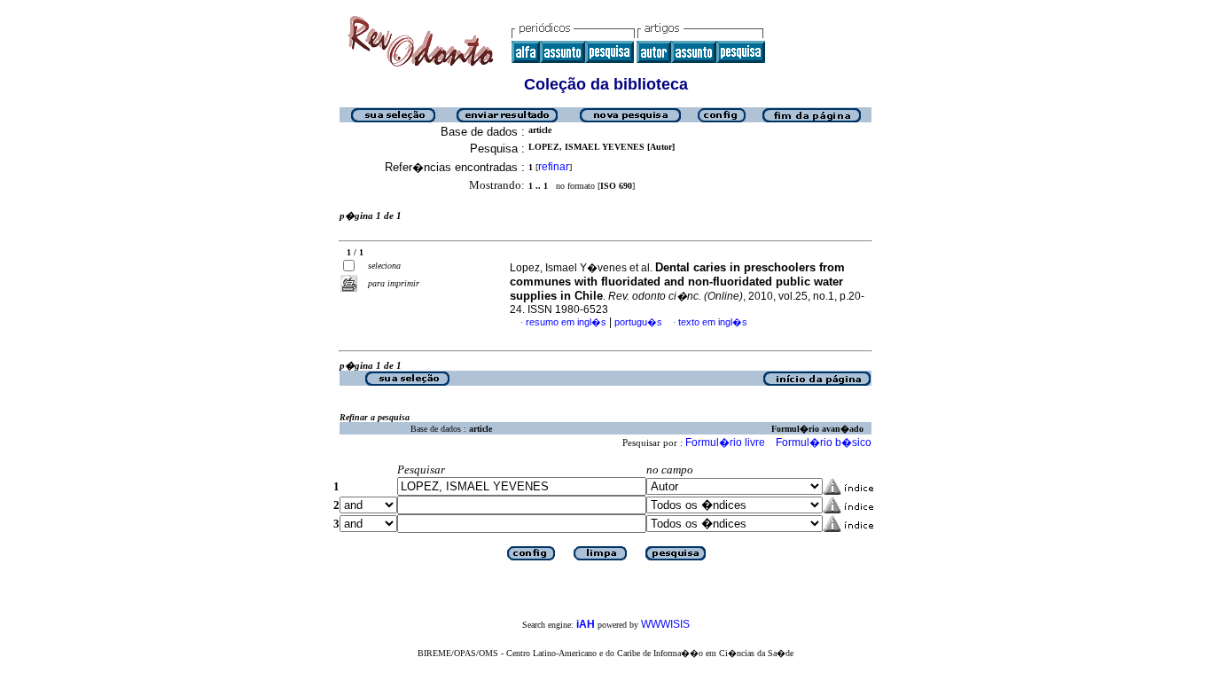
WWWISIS (665, 624)
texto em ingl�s (712, 322)
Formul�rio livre (725, 442)
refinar (553, 166)
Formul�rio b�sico (823, 442)
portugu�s (638, 322)
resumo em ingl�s (566, 322)
